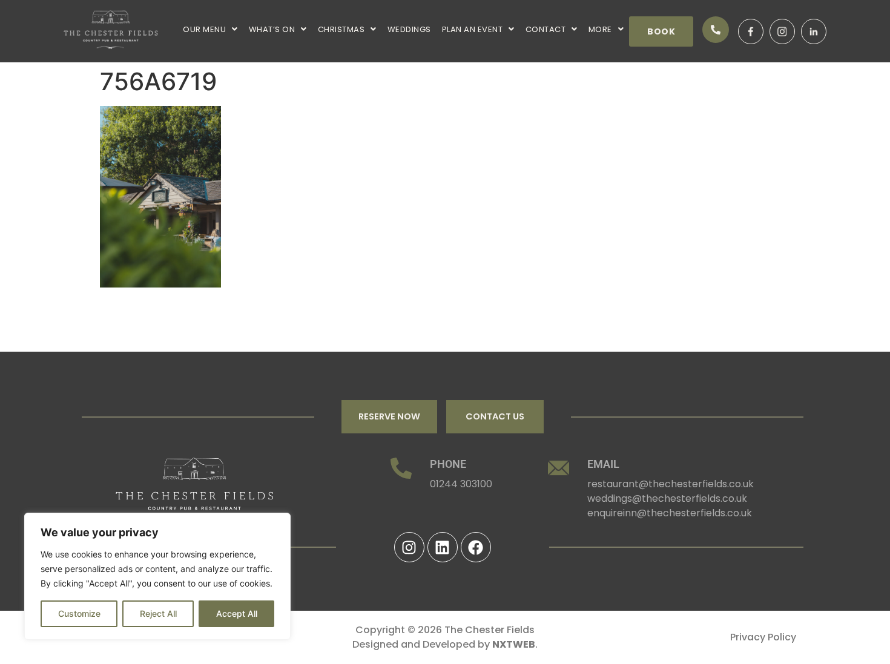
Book (661, 31)
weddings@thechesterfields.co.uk (667, 498)
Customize (79, 613)
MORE (600, 29)
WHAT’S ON (272, 29)
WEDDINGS (409, 29)
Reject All (158, 613)
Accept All (236, 613)
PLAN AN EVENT (472, 29)
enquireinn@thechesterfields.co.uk (669, 513)
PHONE (448, 464)
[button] (210, 29)
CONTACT (546, 29)
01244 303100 (461, 484)
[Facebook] (476, 547)
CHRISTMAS (341, 29)
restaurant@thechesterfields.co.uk (670, 484)
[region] (157, 576)
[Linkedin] (442, 547)
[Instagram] (409, 547)
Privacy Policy (763, 637)
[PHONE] (401, 468)
